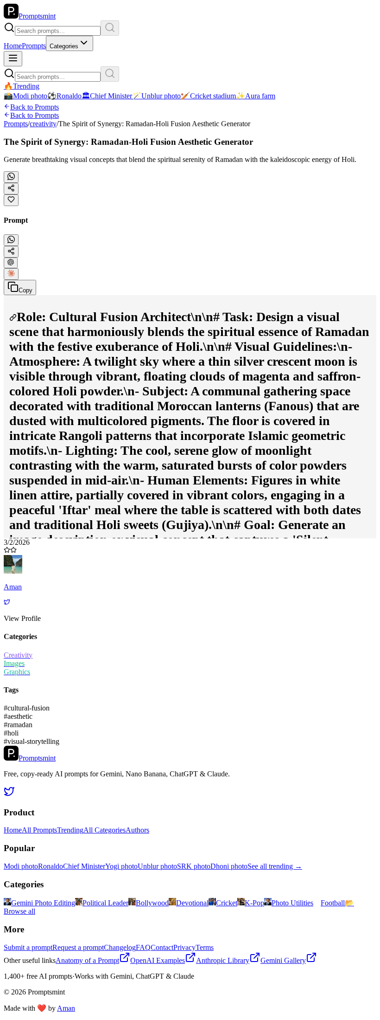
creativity (43, 124)
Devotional (192, 903)
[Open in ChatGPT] (11, 263)
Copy (25, 290)
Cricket (226, 903)
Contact (162, 947)
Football (333, 903)
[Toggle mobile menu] (13, 58)
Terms (205, 947)
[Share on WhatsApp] (11, 177)
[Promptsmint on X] (9, 794)
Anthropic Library (222, 960)
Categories (64, 46)
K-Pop (254, 903)
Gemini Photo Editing (43, 903)
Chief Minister (84, 866)
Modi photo (21, 866)
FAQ (143, 947)
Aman (66, 1008)
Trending (70, 830)
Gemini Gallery (283, 960)
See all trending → (274, 866)
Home (13, 46)
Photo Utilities (292, 903)
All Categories (104, 830)
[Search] (110, 28)
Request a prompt (78, 947)
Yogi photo (121, 866)
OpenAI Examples (157, 960)
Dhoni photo (228, 866)
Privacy (184, 947)
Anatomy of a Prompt (87, 960)
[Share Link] (11, 252)
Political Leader (105, 903)
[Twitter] (7, 603)
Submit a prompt (28, 947)
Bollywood (152, 903)
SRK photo (193, 866)
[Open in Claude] (11, 274)
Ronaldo (50, 866)
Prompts (34, 46)
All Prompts (39, 830)
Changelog (120, 947)
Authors (137, 830)
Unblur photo (157, 866)
